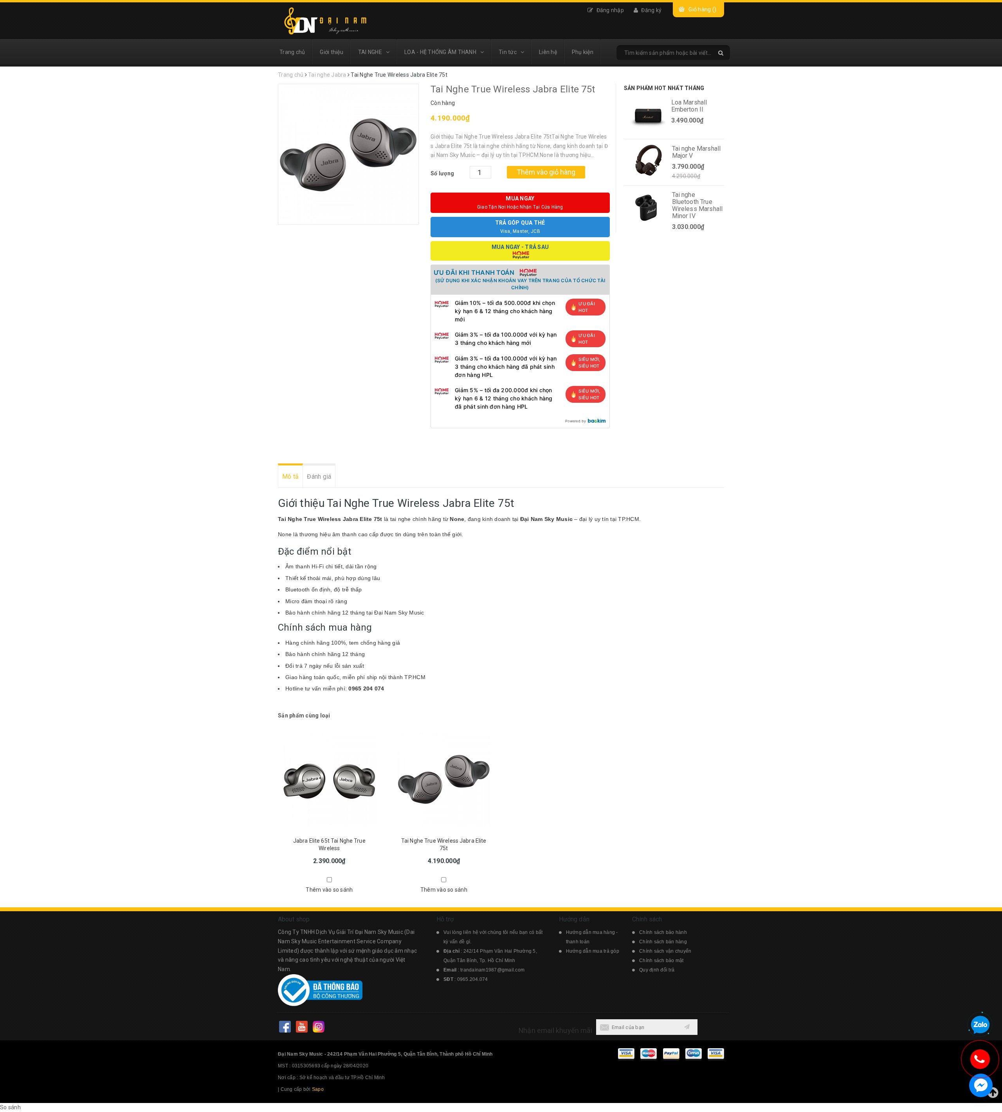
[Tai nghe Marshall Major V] (648, 161)
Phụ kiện (582, 52)
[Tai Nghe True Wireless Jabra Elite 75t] (444, 777)
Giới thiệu (331, 52)
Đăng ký (650, 10)
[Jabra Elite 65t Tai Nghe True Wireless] (329, 777)
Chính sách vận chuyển (665, 951)
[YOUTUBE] (301, 1027)
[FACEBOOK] (285, 1027)
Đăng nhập (609, 10)
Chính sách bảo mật (661, 960)
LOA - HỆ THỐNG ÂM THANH (440, 52)
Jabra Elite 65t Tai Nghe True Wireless (329, 845)
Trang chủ (292, 52)
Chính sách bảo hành (663, 932)
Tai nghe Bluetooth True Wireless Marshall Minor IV (697, 205)
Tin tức (508, 52)
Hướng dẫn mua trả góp (592, 951)
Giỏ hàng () (702, 9)
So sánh (10, 1107)
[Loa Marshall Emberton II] (648, 115)
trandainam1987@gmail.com (492, 970)
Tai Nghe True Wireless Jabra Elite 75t (444, 845)
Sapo (318, 1089)
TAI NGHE (370, 52)
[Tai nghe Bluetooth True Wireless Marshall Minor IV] (648, 207)
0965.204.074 (472, 979)
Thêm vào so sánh (329, 890)
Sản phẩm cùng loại (304, 715)
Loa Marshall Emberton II (689, 106)
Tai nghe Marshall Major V (696, 152)
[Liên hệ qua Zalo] (980, 1025)
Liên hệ (548, 52)
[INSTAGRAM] (318, 1027)
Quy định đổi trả (656, 970)
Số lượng (442, 173)
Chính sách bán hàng (663, 941)
